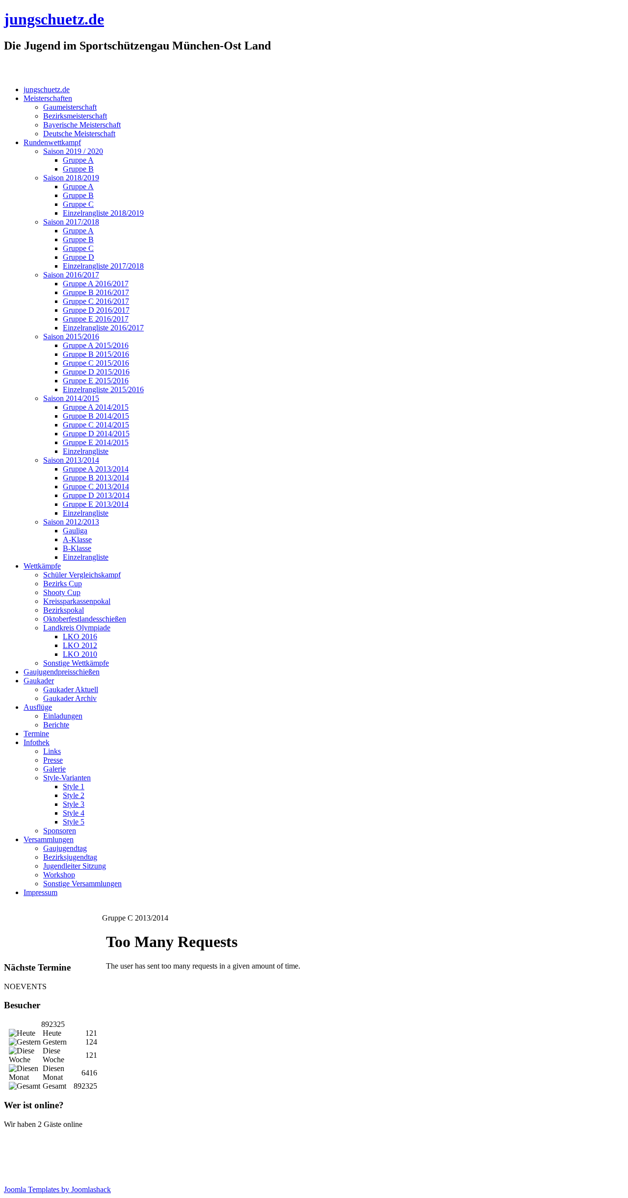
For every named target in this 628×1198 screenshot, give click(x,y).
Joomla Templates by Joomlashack (57, 1189)
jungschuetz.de (54, 19)
